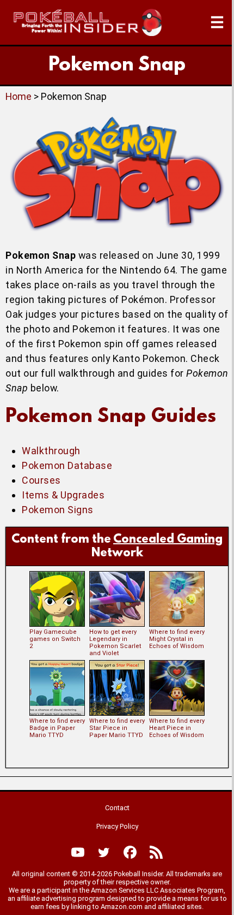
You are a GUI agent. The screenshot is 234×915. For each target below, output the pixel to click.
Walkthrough (51, 450)
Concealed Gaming (168, 539)
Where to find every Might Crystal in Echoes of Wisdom (177, 639)
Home (18, 96)
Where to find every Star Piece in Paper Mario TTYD (117, 728)
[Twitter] (104, 852)
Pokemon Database (67, 465)
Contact (117, 808)
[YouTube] (78, 852)
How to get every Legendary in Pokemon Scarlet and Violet (115, 642)
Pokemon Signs (58, 509)
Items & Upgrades (63, 495)
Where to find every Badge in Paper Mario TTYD (57, 728)
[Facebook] (130, 852)
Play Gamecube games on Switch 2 (55, 639)
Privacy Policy (117, 826)
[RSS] (156, 852)
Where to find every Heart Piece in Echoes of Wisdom (177, 728)
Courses (41, 480)
